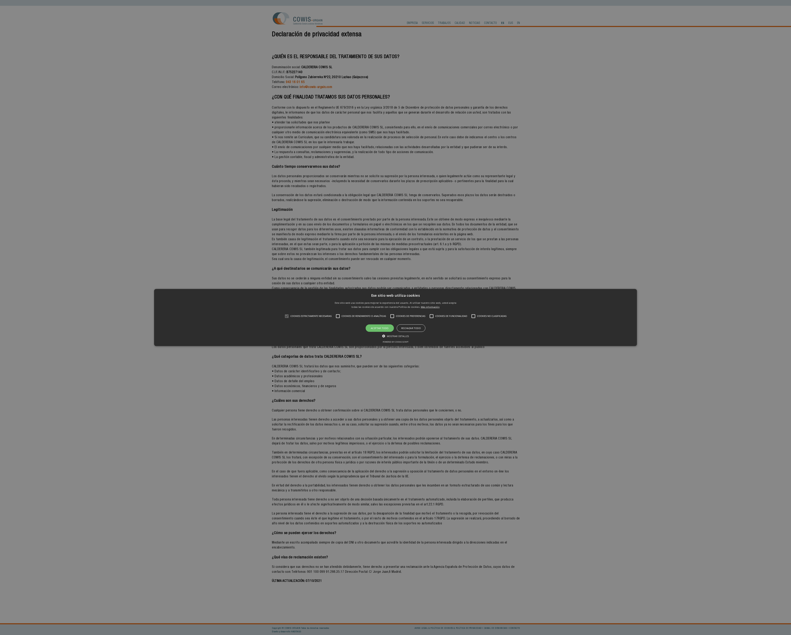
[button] (395, 317)
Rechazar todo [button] (411, 327)
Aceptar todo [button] (380, 327)
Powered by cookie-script (395, 341)
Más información (430, 306)
